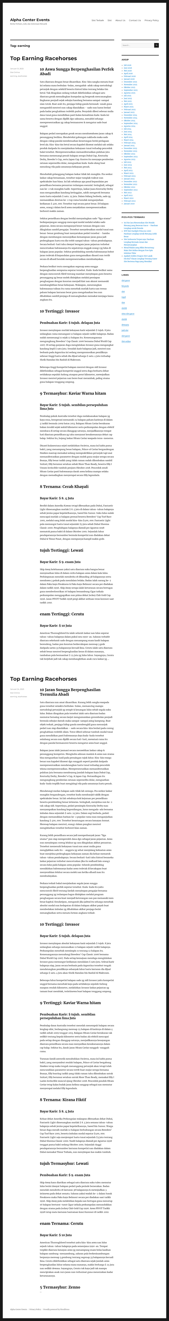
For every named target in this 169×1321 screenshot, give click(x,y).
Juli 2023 (127, 162)
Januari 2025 (129, 112)
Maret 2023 (128, 173)
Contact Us (135, 20)
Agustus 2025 (129, 93)
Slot (110, 20)
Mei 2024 (128, 134)
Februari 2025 (130, 109)
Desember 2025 (130, 82)
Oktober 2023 (129, 154)
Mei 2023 (128, 168)
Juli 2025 (127, 96)
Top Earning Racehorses (43, 58)
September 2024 (131, 123)
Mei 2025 (128, 101)
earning (13, 76)
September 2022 (131, 190)
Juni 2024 (128, 132)
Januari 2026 (129, 79)
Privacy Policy (152, 20)
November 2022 (130, 184)
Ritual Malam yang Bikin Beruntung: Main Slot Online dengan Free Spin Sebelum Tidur (139, 250)
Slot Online (15, 72)
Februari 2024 (130, 143)
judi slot (125, 330)
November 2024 (130, 118)
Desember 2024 (130, 115)
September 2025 (131, 90)
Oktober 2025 (129, 87)
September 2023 (130, 157)
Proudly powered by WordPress (56, 1309)
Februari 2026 (130, 76)
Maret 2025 (128, 107)
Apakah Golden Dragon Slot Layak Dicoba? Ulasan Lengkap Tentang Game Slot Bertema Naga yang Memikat (140, 259)
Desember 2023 (130, 148)
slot (123, 291)
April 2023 (128, 170)
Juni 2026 (128, 68)
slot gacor (126, 280)
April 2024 (128, 137)
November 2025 (130, 85)
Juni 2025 (128, 98)
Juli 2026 (127, 65)
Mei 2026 (128, 71)
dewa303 (125, 325)
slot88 (124, 308)
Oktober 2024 (129, 121)
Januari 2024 (129, 145)
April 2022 (128, 195)
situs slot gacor (128, 314)
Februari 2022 (130, 201)
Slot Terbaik (98, 20)
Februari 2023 (129, 176)
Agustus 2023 (129, 159)
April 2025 (128, 104)
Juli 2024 (127, 129)
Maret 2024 (128, 140)
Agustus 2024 (129, 126)
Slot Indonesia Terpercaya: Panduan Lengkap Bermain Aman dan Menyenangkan (139, 242)
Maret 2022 (128, 198)
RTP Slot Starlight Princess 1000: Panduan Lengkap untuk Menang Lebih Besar (140, 234)
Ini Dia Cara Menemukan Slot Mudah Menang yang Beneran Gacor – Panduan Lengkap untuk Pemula (141, 225)
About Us (120, 20)
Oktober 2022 (129, 187)
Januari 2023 (129, 179)
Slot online (126, 341)
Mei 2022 (128, 193)
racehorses (22, 76)
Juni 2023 (128, 165)
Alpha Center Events (30, 20)
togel (124, 297)
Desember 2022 (130, 181)
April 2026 (128, 73)
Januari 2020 (129, 204)
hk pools (125, 286)
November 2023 (130, 151)
